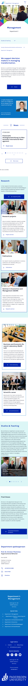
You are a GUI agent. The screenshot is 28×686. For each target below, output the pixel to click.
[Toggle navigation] (14, 40)
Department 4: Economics (11, 622)
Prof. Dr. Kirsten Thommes (11, 552)
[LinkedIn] (16, 654)
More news (15, 161)
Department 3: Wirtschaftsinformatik (14, 619)
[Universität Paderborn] (14, 677)
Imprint (10, 645)
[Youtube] (20, 654)
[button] (2, 154)
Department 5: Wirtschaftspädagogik (14, 624)
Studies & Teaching (5, 40)
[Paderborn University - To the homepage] (3, 2)
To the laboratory (14, 364)
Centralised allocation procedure (13, 531)
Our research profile (16, 196)
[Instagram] (8, 654)
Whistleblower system (15, 647)
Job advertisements (14, 410)
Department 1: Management (12, 3)
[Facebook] (12, 654)
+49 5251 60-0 (14, 669)
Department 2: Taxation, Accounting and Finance (15, 617)
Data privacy (20, 645)
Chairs (15, 87)
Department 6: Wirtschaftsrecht (12, 626)
